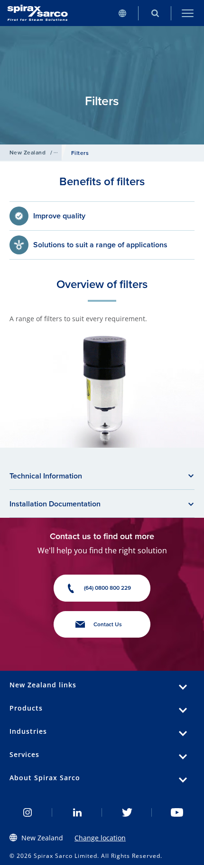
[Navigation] (188, 13)
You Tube (177, 812)
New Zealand (27, 152)
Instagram (27, 812)
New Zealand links (42, 684)
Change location (100, 837)
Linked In (77, 812)
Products (26, 707)
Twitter (127, 812)
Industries (28, 731)
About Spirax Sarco (44, 777)
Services (24, 754)
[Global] (122, 13)
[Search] (155, 13)
